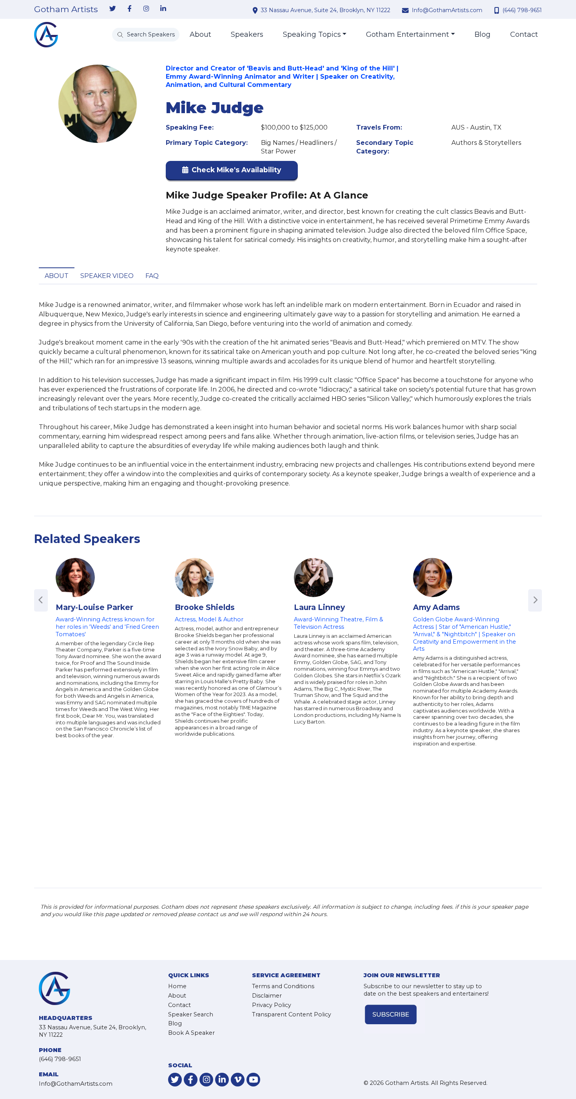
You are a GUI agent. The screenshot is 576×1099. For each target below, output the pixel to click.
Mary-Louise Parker (94, 607)
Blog (483, 34)
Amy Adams (436, 607)
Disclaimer (267, 995)
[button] (232, 171)
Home (177, 986)
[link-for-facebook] (129, 9)
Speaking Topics (312, 34)
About (200, 34)
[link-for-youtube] (253, 1079)
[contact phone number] (497, 10)
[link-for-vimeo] (238, 1079)
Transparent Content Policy (291, 1014)
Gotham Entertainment (407, 34)
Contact (524, 34)
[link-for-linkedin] (163, 9)
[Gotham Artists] (46, 34)
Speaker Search (190, 1014)
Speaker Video (107, 276)
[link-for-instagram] (146, 9)
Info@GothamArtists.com (447, 10)
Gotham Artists (66, 9)
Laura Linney (319, 607)
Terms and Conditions (283, 986)
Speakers (247, 34)
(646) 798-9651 (522, 10)
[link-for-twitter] (112, 9)
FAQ (152, 276)
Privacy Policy (271, 1005)
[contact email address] (406, 10)
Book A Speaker (191, 1032)
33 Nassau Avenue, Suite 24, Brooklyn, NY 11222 (325, 10)
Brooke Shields (205, 607)
